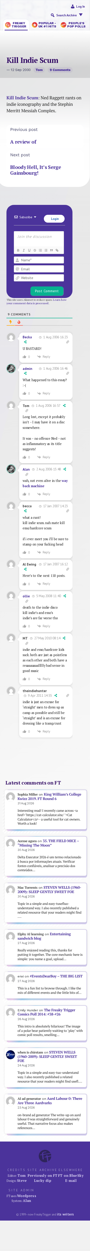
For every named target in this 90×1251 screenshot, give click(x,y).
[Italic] (23, 250)
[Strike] (34, 250)
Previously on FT (42, 1175)
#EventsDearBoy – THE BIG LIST (56, 976)
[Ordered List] (40, 250)
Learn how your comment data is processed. (36, 301)
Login (54, 219)
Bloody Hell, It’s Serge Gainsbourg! (35, 170)
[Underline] (29, 250)
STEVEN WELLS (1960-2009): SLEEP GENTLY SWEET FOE (49, 889)
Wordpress (26, 1195)
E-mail (71, 1180)
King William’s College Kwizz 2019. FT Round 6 (49, 796)
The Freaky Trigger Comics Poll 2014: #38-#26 (46, 1012)
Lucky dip (42, 1180)
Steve (22, 1180)
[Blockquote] (51, 250)
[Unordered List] (45, 250)
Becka (27, 337)
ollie (26, 596)
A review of (23, 142)
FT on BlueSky (71, 1175)
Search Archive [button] (66, 15)
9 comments (60, 70)
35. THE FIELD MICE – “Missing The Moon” (48, 843)
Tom (39, 70)
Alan (26, 469)
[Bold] (18, 250)
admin (27, 368)
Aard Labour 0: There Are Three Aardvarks (50, 1100)
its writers (65, 1214)
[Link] (57, 250)
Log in (80, 6)
